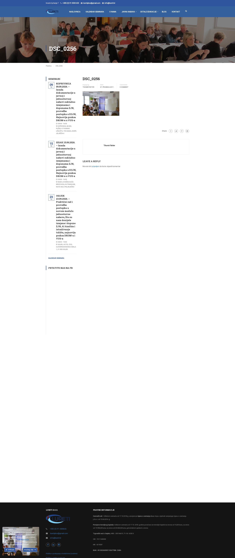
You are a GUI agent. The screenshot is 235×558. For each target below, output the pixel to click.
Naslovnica (74, 12)
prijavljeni (95, 166)
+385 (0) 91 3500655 (58, 529)
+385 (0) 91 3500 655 (71, 3)
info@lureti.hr (110, 3)
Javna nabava (128, 12)
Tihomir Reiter (88, 87)
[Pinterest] (182, 131)
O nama (112, 12)
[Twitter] (176, 131)
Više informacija (23, 539)
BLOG (164, 12)
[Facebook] (171, 131)
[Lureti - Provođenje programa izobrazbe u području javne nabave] (52, 12)
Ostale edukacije (148, 12)
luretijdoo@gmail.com (91, 3)
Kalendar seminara (95, 12)
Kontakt (176, 12)
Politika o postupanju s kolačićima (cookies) (61, 553)
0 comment (124, 87)
